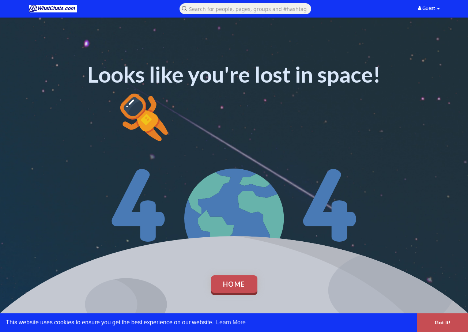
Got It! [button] (442, 322)
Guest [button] (428, 8)
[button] (245, 8)
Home (234, 284)
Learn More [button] (231, 322)
